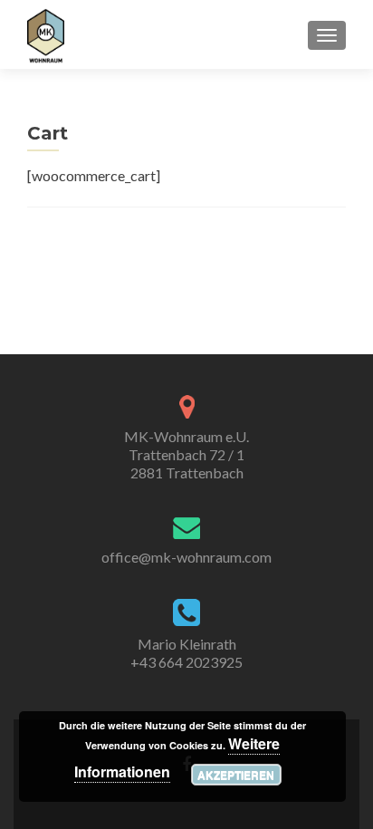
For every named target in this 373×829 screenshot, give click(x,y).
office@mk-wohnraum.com (186, 556)
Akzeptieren (235, 774)
